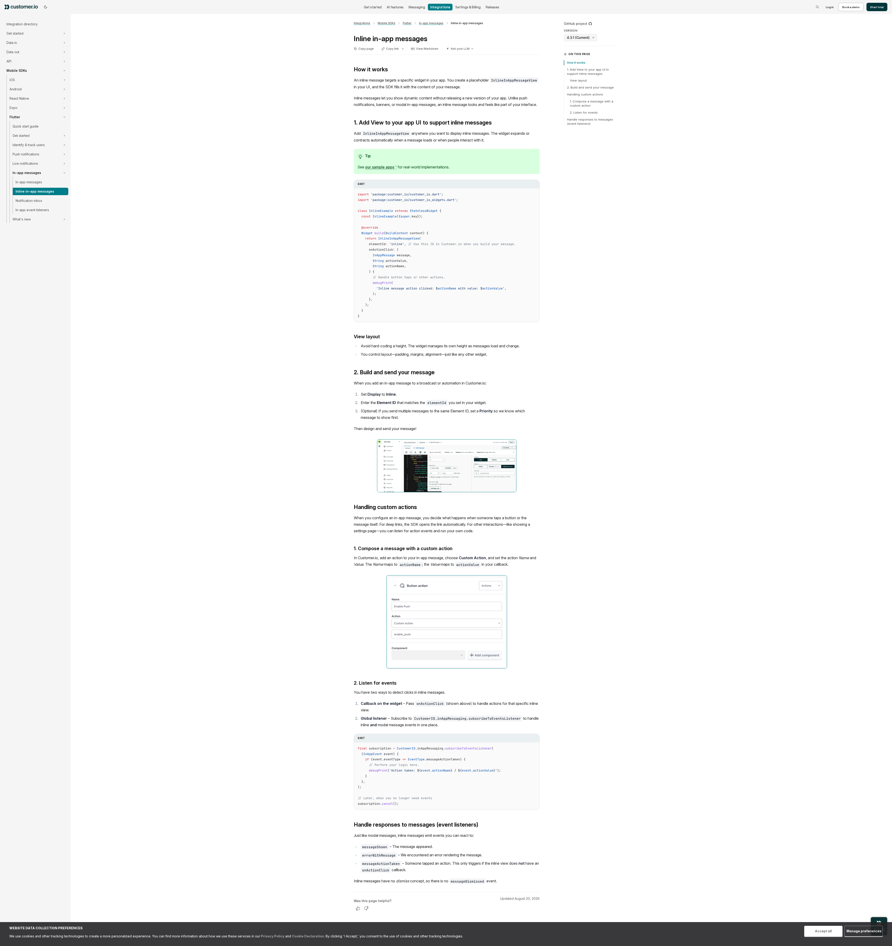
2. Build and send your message (590, 87)
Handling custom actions (585, 94)
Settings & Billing (468, 7)
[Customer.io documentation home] (23, 7)
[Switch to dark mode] (45, 7)
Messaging (417, 7)
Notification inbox (29, 201)
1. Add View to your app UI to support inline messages (588, 72)
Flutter (407, 23)
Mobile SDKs (386, 23)
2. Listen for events (584, 112)
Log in (830, 7)
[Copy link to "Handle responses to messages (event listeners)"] (482, 825)
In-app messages (29, 182)
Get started (373, 7)
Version (570, 30)
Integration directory (22, 24)
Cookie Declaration (308, 936)
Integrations (440, 7)
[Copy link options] (402, 49)
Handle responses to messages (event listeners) (590, 121)
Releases (492, 7)
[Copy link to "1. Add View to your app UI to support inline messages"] (495, 123)
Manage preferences (864, 931)
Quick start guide (26, 126)
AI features (395, 7)
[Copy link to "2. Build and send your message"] (438, 373)
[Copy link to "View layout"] (383, 337)
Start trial (877, 7)
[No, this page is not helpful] (366, 908)
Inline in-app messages (35, 191)
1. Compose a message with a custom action (591, 103)
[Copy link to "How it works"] (392, 70)
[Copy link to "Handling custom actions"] (421, 507)
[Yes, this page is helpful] (358, 908)
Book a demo (851, 7)
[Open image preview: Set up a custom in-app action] (447, 621)
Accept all (823, 931)
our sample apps (381, 167)
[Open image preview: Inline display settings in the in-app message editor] (447, 465)
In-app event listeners (32, 210)
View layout (578, 80)
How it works (576, 62)
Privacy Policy (272, 936)
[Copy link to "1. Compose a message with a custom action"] (456, 549)
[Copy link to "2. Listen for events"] (400, 683)
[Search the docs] (817, 7)
